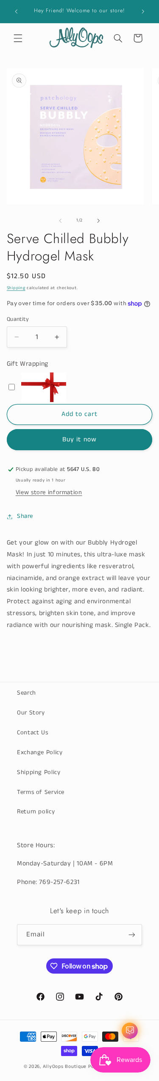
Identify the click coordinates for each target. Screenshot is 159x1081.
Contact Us (32, 732)
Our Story (31, 713)
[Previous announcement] (16, 11)
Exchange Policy (39, 752)
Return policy (36, 811)
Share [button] (25, 516)
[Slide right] (98, 220)
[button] (18, 38)
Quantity (18, 319)
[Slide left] (60, 220)
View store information (49, 492)
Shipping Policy (38, 772)
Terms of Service (40, 792)
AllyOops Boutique (65, 1066)
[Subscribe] (132, 934)
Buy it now (79, 439)
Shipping (16, 288)
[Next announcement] (143, 11)
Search (26, 693)
